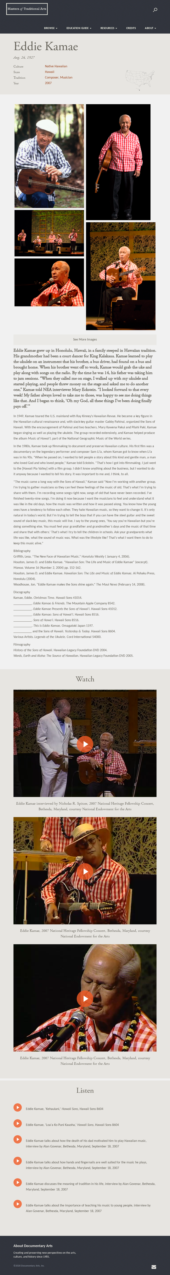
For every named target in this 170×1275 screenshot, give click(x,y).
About (149, 28)
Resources (108, 28)
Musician (66, 77)
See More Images (85, 339)
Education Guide (78, 28)
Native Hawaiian (56, 66)
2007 (48, 83)
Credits (131, 28)
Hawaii (49, 72)
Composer (51, 77)
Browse (49, 28)
